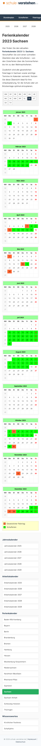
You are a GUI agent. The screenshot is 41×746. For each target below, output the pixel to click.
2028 (33, 26)
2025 (7, 26)
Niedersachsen (10, 668)
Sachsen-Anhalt (10, 698)
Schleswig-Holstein (12, 704)
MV (6, 98)
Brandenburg (9, 637)
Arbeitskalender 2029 (13, 607)
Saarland (8, 686)
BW (6, 94)
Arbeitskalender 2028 (13, 601)
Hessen (7, 656)
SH (6, 103)
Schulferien (23, 17)
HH (29, 94)
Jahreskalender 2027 (12, 558)
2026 (16, 26)
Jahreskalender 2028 (12, 564)
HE (34, 94)
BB (20, 94)
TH (10, 103)
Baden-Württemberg (12, 619)
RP (20, 98)
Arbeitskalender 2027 (13, 595)
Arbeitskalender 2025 (13, 583)
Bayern (7, 626)
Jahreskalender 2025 (12, 546)
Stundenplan (8, 17)
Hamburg (8, 650)
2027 (25, 26)
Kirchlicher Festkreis (12, 722)
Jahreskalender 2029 (12, 570)
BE (15, 94)
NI (10, 98)
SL (25, 98)
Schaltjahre (9, 728)
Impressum (32, 739)
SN (29, 98)
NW (15, 98)
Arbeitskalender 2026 (13, 589)
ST (34, 98)
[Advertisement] (21, 9)
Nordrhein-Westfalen (12, 674)
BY (11, 94)
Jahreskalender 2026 (12, 552)
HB (25, 94)
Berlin (6, 632)
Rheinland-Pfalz (10, 680)
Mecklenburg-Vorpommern (15, 662)
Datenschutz (20, 742)
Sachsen (7, 692)
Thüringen (8, 710)
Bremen (7, 644)
